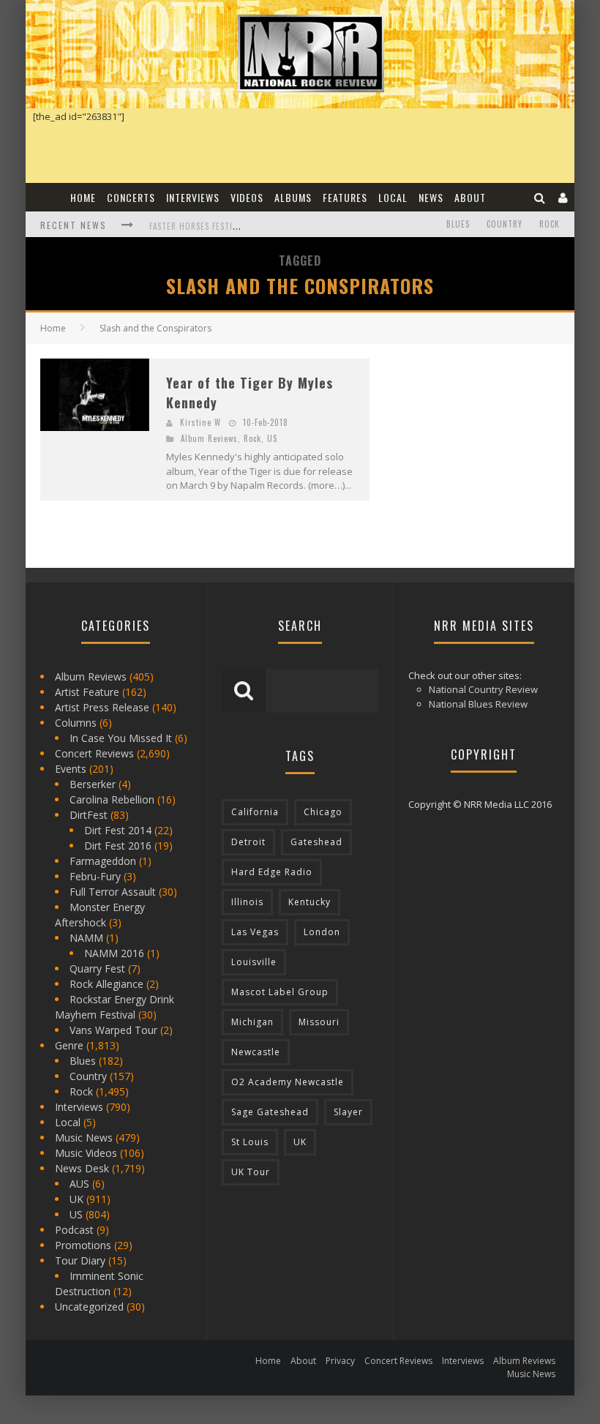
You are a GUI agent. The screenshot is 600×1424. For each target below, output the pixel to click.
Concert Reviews (94, 753)
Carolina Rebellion (112, 799)
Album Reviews (209, 438)
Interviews (193, 197)
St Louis (250, 1142)
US (272, 438)
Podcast (74, 1230)
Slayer (348, 1112)
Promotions (83, 1245)
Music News (84, 1137)
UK (76, 1199)
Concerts (131, 197)
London (322, 932)
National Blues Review (478, 704)
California (255, 812)
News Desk (82, 1168)
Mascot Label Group (280, 992)
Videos (246, 197)
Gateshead (316, 842)
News (431, 197)
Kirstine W (200, 422)
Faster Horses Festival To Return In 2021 (237, 226)
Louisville (254, 962)
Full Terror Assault (113, 892)
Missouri (319, 1022)
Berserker (93, 784)
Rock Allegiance (106, 984)
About (470, 197)
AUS (79, 1184)
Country (504, 224)
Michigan (252, 1022)
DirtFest (89, 815)
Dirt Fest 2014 (117, 830)
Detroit (248, 842)
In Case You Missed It (121, 738)
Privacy (340, 1360)
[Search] (540, 197)
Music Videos (86, 1153)
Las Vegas (255, 932)
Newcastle (255, 1052)
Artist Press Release (102, 707)
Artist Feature (87, 692)
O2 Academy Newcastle (287, 1082)
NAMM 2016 (114, 953)
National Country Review (483, 689)
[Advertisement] (492, 450)
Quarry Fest (97, 968)
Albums (293, 197)
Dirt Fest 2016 (117, 845)
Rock (549, 224)
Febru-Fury (95, 876)
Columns (76, 723)
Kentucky (309, 902)
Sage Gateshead (270, 1112)
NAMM (86, 938)
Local (393, 197)
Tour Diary (80, 1260)
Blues (458, 224)
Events (70, 769)
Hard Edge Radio (271, 872)
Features (345, 197)
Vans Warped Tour (113, 1030)
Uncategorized (89, 1307)
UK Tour (250, 1172)
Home (83, 197)
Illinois (247, 902)
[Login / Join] (563, 197)
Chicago (323, 812)
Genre (69, 1045)
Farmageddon (103, 861)
